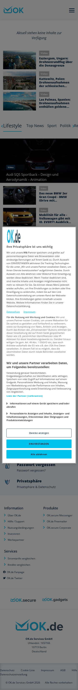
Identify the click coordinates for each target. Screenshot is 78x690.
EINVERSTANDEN (39, 443)
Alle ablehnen (39, 454)
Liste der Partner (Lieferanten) (24, 395)
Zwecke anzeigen (39, 432)
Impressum (29, 311)
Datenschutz (13, 311)
